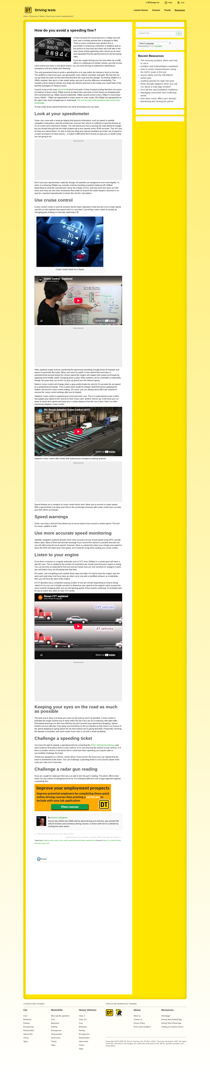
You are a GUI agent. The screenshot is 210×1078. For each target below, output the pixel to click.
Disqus (44, 859)
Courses (156, 10)
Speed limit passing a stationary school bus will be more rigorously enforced (92, 837)
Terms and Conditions (142, 1027)
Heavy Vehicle (116, 840)
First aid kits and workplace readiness (159, 89)
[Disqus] (78, 955)
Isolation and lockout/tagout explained (159, 66)
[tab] (42, 859)
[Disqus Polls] (78, 894)
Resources (180, 10)
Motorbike (38, 843)
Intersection (28, 1034)
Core (25, 1016)
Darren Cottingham (59, 818)
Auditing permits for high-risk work (157, 81)
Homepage (165, 1016)
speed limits (63, 89)
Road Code (45, 843)
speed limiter (81, 840)
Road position (28, 1030)
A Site (152, 2)
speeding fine (90, 840)
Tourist (167, 10)
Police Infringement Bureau (103, 745)
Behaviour (27, 1019)
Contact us (138, 1019)
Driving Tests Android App (171, 1019)
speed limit (72, 840)
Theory (26, 1038)
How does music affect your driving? (158, 98)
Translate (158, 46)
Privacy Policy (139, 1023)
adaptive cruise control (51, 840)
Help (170, 2)
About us (137, 1016)
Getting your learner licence (172, 1027)
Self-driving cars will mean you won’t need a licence (55, 834)
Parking (26, 1023)
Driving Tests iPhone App (171, 1023)
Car (109, 840)
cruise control (63, 840)
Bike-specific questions (60, 1016)
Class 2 (82, 1016)
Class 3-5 (83, 1019)
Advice (105, 840)
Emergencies (28, 1027)
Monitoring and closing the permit (156, 101)
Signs (25, 1041)
